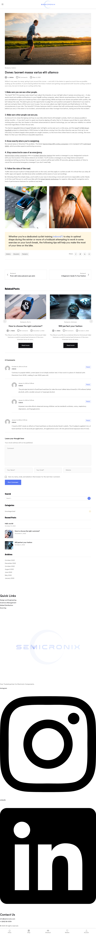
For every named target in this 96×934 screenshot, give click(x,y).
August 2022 (9, 569)
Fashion (13, 68)
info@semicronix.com (7, 919)
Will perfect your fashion (23, 542)
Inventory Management (8, 602)
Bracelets (16, 254)
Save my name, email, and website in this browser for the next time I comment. (34, 477)
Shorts (29, 322)
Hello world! (9, 523)
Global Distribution (6, 605)
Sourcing (3, 608)
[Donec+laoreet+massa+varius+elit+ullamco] (80, 254)
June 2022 (8, 572)
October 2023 (10, 560)
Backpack (8, 68)
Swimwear (74, 322)
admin (11, 77)
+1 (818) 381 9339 (6, 921)
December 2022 (10, 563)
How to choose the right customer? (27, 531)
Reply (88, 367)
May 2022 (8, 575)
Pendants (25, 254)
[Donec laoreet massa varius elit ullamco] (76, 254)
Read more (25, 345)
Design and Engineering (8, 600)
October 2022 (10, 566)
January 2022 (9, 578)
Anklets (8, 254)
